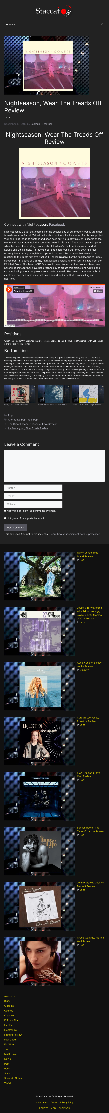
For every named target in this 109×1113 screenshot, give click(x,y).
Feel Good (10, 1039)
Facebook (57, 224)
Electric (8, 1025)
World (7, 1083)
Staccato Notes (13, 1078)
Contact (54, 1102)
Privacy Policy (66, 1102)
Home (38, 1102)
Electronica (10, 1030)
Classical (9, 1005)
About (46, 1102)
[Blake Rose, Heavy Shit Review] (54, 394)
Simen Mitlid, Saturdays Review (86, 404)
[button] (102, 24)
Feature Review (13, 1034)
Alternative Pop (17, 419)
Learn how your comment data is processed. (75, 534)
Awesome (9, 996)
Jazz (82, 622)
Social (7, 1073)
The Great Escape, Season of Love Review (32, 424)
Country (84, 670)
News (7, 1058)
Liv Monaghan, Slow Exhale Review (28, 428)
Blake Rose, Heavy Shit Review (52, 404)
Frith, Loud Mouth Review (16, 404)
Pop (10, 415)
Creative (9, 1015)
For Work (9, 1044)
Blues (7, 1001)
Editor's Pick (11, 1020)
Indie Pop (32, 419)
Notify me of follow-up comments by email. (31, 510)
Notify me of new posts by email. (25, 518)
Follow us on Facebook (54, 1108)
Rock (7, 1068)
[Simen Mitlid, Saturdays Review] (88, 394)
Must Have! (10, 1054)
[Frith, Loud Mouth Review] (19, 394)
